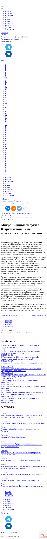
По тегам (4, 33)
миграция (8, 323)
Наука (7, 19)
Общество (9, 23)
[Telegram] (19, 208)
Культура (8, 13)
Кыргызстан (9, 325)
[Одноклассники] (13, 208)
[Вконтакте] (8, 57)
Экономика (9, 29)
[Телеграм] (8, 50)
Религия (8, 25)
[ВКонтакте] (7, 208)
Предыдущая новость (9, 213)
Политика (9, 15)
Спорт (7, 21)
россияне (8, 321)
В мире (8, 11)
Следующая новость (24, 213)
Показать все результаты (10, 39)
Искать (24, 37)
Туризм (8, 27)
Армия (7, 17)
